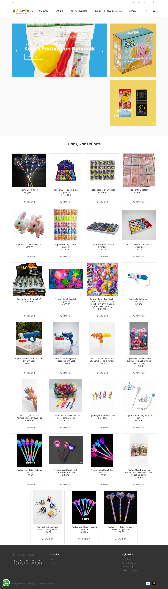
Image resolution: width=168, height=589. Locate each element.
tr (13, 2)
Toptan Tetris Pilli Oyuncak (127, 107)
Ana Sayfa (43, 11)
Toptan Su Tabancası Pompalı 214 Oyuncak (29, 359)
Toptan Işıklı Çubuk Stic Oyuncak (102, 471)
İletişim (132, 11)
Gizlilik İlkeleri (127, 559)
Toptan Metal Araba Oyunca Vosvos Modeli (138, 245)
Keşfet (119, 66)
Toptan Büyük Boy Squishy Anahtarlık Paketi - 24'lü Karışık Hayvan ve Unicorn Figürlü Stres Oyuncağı (102, 303)
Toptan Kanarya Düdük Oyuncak (66, 245)
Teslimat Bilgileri (129, 566)
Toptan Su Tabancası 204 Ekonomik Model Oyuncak (102, 359)
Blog (51, 559)
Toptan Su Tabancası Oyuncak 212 (139, 300)
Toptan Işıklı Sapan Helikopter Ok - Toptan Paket (66, 416)
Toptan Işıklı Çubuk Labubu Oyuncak (29, 471)
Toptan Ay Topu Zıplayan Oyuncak (66, 191)
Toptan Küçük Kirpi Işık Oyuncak (65, 300)
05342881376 (141, 2)
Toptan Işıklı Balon (29, 189)
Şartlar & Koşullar (129, 563)
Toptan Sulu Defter (139, 189)
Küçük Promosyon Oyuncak (108, 11)
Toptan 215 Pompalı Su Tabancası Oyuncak (65, 359)
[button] (147, 11)
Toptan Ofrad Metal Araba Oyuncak (102, 245)
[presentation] (17, 51)
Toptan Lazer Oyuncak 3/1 (29, 299)
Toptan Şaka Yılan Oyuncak (102, 189)
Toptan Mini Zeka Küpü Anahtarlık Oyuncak (47, 528)
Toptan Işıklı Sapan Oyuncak (102, 415)
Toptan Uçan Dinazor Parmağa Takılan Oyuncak (29, 416)
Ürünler (59, 11)
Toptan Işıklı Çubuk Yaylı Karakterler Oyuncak (65, 471)
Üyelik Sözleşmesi (129, 570)
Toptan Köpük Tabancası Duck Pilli (131, 58)
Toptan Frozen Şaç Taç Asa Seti (139, 416)
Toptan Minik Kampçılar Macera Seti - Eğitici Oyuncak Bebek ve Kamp (139, 472)
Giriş (154, 2)
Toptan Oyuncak (79, 11)
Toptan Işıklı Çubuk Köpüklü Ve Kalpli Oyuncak (120, 528)
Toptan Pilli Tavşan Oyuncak (29, 244)
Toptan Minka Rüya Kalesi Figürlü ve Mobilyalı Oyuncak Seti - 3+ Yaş (138, 361)
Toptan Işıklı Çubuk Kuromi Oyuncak (84, 528)
